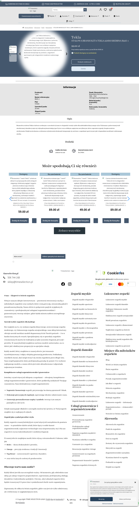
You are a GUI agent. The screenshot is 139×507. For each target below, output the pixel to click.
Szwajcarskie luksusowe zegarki (118, 334)
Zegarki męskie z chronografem (85, 328)
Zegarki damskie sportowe (83, 392)
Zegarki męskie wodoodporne (84, 344)
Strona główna (29, 27)
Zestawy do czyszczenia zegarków (119, 443)
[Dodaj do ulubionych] (74, 62)
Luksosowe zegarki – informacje (119, 402)
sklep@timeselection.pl (20, 282)
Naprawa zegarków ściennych (84, 465)
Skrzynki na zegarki (114, 448)
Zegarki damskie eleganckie (83, 357)
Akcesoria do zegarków (115, 424)
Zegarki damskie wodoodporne (84, 401)
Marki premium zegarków (116, 320)
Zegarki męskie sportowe (82, 304)
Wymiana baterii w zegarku (117, 457)
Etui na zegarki (112, 439)
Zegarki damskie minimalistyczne (86, 396)
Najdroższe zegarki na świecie (118, 330)
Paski (42, 27)
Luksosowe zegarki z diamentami (119, 325)
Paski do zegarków (113, 429)
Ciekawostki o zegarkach (116, 374)
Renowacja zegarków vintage (84, 449)
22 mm (37, 108)
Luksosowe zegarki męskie (116, 300)
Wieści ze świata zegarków (116, 364)
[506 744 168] (4, 278)
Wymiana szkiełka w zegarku (84, 440)
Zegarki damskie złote (81, 376)
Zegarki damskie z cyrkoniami (84, 380)
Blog (107, 360)
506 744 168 (14, 277)
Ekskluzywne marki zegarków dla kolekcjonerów (119, 340)
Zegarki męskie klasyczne (82, 314)
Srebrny (92, 109)
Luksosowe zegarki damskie (117, 304)
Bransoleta (49, 27)
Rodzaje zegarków (113, 398)
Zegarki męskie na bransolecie (84, 309)
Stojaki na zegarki (113, 467)
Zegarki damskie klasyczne (83, 366)
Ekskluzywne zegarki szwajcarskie (119, 316)
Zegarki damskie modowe (82, 371)
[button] (135, 482)
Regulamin (20, 502)
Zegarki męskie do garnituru (84, 323)
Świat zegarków (112, 369)
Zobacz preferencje (125, 499)
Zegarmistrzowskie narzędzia (118, 453)
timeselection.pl (10, 273)
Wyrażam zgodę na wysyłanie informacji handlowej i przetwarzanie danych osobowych (49, 262)
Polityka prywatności (107, 503)
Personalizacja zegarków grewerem (82, 421)
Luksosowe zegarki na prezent (118, 346)
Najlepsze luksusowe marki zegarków (117, 310)
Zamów (83, 69)
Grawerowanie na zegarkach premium (84, 455)
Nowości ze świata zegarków (117, 414)
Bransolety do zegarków (115, 434)
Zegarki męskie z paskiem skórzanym (82, 338)
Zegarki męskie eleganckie (83, 300)
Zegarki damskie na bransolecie (85, 361)
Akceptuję (101, 499)
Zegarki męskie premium (82, 333)
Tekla (76, 37)
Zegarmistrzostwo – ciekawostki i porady (119, 408)
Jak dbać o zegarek (113, 383)
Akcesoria (37, 27)
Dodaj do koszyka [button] (19, 220)
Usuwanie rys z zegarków (82, 444)
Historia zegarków (113, 388)
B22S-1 (37, 99)
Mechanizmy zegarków (115, 393)
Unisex (37, 104)
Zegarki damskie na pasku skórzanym (82, 386)
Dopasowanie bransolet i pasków (85, 460)
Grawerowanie (78, 415)
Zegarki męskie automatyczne (84, 318)
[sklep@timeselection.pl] (4, 282)
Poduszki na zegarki (114, 462)
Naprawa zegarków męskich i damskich (84, 434)
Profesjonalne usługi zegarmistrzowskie (80, 427)
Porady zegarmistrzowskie (116, 379)
